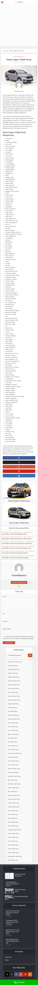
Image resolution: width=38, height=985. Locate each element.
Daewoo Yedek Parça (14, 696)
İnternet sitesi (7, 629)
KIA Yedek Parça (12, 742)
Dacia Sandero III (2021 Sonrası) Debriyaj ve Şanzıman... (17, 543)
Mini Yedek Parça (12, 780)
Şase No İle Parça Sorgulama (20, 875)
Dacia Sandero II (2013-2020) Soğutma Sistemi (14, 534)
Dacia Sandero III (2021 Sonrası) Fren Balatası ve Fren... (17, 548)
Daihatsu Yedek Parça (14, 700)
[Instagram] (7, 974)
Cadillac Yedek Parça (13, 677)
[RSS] (30, 974)
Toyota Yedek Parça (13, 852)
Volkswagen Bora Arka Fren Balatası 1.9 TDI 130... (12, 883)
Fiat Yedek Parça (12, 707)
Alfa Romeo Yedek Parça (15, 662)
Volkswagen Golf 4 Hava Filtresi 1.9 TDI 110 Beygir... (12, 922)
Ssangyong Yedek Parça (14, 830)
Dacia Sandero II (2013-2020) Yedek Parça (12, 532)
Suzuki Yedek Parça (13, 837)
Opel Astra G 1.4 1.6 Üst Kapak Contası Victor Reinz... (13, 931)
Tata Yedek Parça (13, 841)
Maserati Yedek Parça (14, 768)
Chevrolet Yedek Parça (14, 681)
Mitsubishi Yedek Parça (14, 784)
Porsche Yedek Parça (14, 799)
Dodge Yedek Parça (13, 704)
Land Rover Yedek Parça (14, 753)
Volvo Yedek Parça (13, 860)
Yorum (5, 596)
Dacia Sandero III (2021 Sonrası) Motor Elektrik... (15, 553)
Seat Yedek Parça (12, 818)
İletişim (7, 960)
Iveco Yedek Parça (13, 730)
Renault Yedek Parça (13, 807)
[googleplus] (21, 974)
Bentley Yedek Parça (13, 669)
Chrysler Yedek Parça (14, 685)
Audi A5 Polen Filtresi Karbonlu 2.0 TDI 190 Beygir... (13, 912)
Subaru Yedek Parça (13, 833)
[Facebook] (16, 974)
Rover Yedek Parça (13, 810)
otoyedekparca (19, 91)
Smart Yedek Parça (13, 826)
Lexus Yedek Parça (13, 757)
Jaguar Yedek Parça (13, 734)
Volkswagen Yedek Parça (15, 856)
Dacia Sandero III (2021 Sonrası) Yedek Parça (13, 541)
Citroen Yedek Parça (13, 688)
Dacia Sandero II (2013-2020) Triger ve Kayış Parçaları (17, 538)
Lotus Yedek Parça (13, 765)
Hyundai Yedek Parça (14, 719)
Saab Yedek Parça (13, 814)
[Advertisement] (19, 25)
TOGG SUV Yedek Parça (20, 890)
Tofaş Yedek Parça (13, 845)
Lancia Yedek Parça (13, 749)
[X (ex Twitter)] (12, 974)
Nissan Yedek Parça (13, 788)
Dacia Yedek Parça (19, 56)
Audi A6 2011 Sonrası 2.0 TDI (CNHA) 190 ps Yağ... (12, 941)
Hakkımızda (8, 957)
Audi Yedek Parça (12, 665)
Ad (4, 613)
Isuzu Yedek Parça (13, 726)
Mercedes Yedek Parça (14, 776)
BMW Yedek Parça (13, 673)
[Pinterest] (25, 974)
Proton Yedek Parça (13, 803)
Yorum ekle (22, 62)
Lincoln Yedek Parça (13, 761)
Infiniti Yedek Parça (13, 723)
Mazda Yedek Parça (13, 772)
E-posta (5, 621)
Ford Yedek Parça (13, 711)
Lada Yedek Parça (13, 746)
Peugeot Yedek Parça (14, 795)
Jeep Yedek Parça (12, 738)
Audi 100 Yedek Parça (21, 896)
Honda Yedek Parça (13, 715)
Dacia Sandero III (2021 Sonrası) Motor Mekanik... (15, 557)
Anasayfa (5, 51)
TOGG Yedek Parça (13, 849)
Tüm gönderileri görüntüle (19, 582)
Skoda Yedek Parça (13, 822)
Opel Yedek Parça (13, 791)
